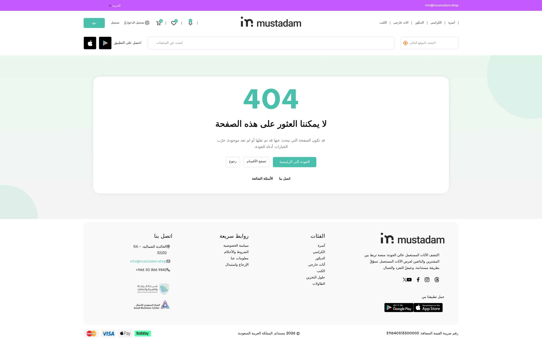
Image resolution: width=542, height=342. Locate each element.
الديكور (419, 22)
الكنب (383, 22)
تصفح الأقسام (256, 161)
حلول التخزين (315, 277)
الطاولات (318, 284)
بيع (94, 23)
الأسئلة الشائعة (262, 179)
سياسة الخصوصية (236, 245)
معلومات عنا (240, 258)
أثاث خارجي (401, 22)
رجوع (233, 161)
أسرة (451, 22)
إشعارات (190, 21)
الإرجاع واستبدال (237, 265)
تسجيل (115, 22)
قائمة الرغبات (176, 21)
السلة (161, 21)
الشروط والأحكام (236, 252)
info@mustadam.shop (441, 5)
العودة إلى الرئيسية (294, 162)
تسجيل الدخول (135, 22)
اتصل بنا (284, 179)
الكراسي (436, 22)
